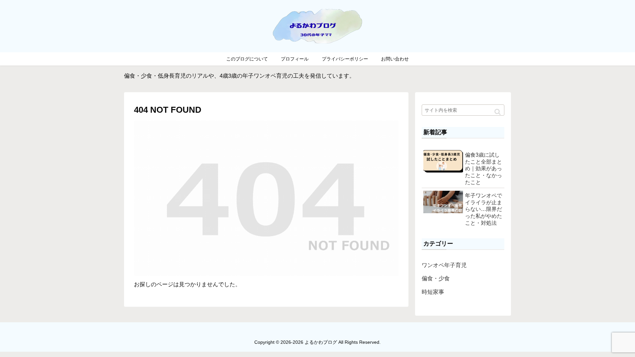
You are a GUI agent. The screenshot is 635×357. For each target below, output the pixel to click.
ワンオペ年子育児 (444, 265)
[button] (497, 112)
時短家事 (433, 292)
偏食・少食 (436, 278)
